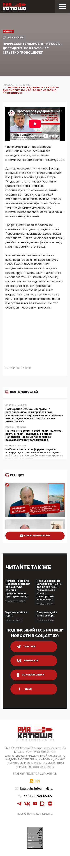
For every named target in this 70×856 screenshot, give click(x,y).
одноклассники (33, 675)
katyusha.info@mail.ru (36, 788)
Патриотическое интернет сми (35, 740)
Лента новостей (24, 392)
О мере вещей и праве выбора (46, 614)
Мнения (8, 31)
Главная (8, 84)
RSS (37, 781)
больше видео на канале (37, 535)
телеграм (29, 646)
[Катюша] (14, 6)
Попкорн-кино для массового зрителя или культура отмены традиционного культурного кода (17, 588)
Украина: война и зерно (16, 614)
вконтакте (31, 660)
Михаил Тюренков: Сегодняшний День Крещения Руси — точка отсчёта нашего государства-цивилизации (49, 590)
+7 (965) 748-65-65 (38, 796)
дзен (28, 689)
